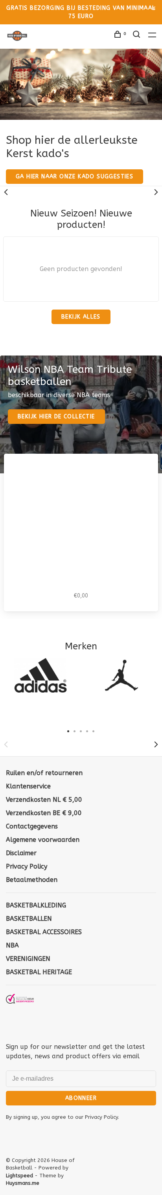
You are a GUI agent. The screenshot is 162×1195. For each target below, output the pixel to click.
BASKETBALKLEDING (36, 905)
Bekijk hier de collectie (56, 416)
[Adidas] (40, 675)
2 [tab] (75, 731)
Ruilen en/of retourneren (44, 773)
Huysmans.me (22, 1183)
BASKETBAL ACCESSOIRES (44, 932)
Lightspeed (19, 1176)
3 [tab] (81, 731)
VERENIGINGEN (28, 958)
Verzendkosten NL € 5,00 (44, 799)
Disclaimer (21, 853)
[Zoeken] (137, 35)
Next (156, 192)
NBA (12, 945)
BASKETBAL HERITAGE (39, 972)
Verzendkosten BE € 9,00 (44, 813)
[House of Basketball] (20, 1012)
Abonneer (81, 1098)
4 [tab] (87, 731)
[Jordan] (121, 675)
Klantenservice (28, 786)
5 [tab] (93, 731)
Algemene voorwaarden (42, 839)
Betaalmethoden (31, 879)
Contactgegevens (32, 826)
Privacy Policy (26, 866)
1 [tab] (68, 731)
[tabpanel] (40, 675)
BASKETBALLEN (29, 918)
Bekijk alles (81, 316)
